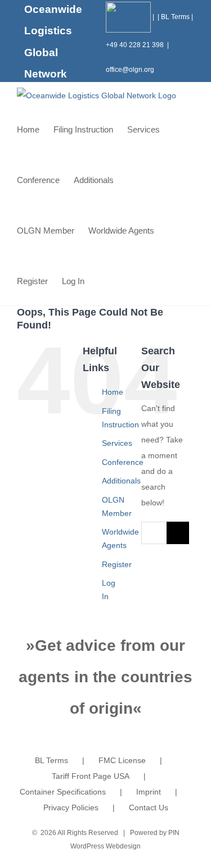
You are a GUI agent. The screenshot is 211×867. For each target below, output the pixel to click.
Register (117, 564)
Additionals (121, 480)
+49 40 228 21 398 (135, 45)
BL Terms (175, 17)
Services (117, 443)
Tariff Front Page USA (90, 776)
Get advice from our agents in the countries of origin (105, 677)
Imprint (148, 791)
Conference (122, 462)
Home (112, 391)
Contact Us (148, 807)
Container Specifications (63, 791)
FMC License (122, 760)
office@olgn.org (130, 70)
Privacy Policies (70, 807)
